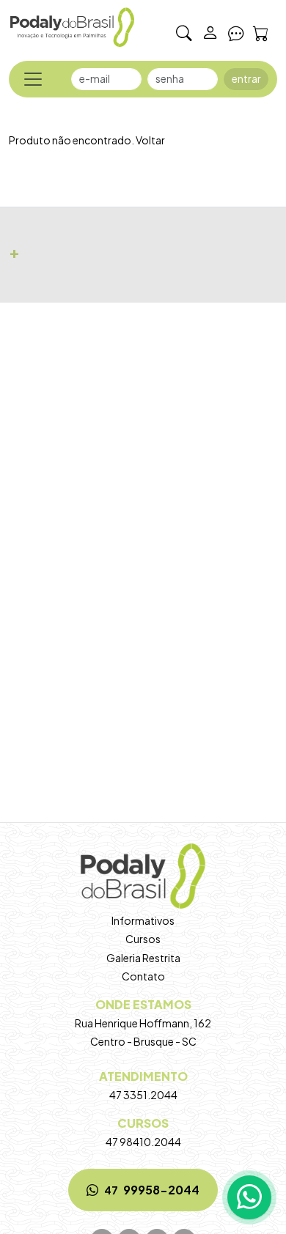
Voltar (150, 140)
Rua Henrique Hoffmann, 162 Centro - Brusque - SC (143, 1022)
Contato (143, 976)
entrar (246, 78)
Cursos (143, 938)
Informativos (143, 920)
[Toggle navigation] (33, 79)
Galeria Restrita (143, 957)
